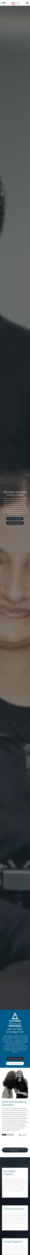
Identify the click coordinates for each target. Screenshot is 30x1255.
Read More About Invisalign (15, 1193)
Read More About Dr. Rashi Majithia (15, 1150)
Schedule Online (15, 523)
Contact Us (4, 3)
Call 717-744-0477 (15, 519)
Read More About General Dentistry (15, 1226)
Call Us (2, 3)
